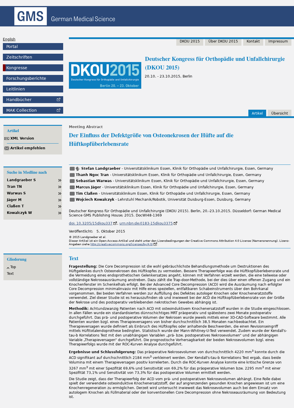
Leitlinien (15, 89)
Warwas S (16, 193)
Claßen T (15, 206)
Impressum (278, 41)
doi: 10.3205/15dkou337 (91, 223)
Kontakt (253, 41)
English (9, 39)
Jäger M (14, 200)
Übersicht (279, 113)
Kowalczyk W (19, 213)
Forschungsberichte (26, 78)
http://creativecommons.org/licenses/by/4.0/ (121, 244)
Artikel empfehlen (27, 148)
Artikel (257, 113)
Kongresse (16, 67)
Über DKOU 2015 (223, 41)
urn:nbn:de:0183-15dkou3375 (146, 223)
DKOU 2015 (190, 41)
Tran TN (14, 187)
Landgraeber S (21, 180)
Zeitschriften (19, 57)
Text (10, 274)
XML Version (22, 138)
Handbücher (19, 99)
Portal (12, 46)
